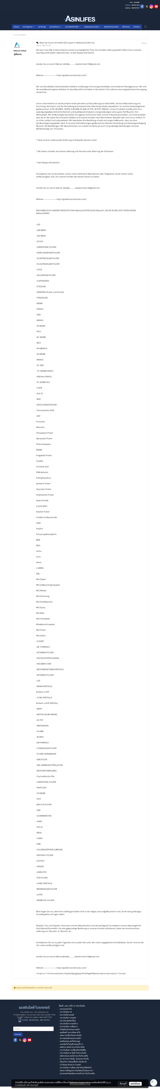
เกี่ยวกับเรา (126, 27)
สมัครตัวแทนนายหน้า (111, 27)
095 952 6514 (136, 5)
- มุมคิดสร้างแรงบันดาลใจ (69, 1032)
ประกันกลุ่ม (42, 27)
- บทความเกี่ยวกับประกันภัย (70, 1035)
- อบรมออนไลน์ (65, 1009)
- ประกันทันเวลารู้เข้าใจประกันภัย (72, 1053)
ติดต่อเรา (137, 27)
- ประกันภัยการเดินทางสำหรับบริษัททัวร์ (75, 1068)
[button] (145, 27)
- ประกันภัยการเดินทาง (68, 1027)
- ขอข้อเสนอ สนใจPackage (69, 1041)
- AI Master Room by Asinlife (70, 1065)
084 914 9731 (45, 1020)
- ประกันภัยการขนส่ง (67, 1018)
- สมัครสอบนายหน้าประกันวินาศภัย (73, 1056)
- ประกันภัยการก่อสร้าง (68, 1024)
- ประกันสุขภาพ (65, 1012)
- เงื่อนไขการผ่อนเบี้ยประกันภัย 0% (73, 1062)
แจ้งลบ (144, 43)
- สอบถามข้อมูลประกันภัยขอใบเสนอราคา (76, 1071)
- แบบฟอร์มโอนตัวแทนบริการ (71, 1044)
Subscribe (18, 1034)
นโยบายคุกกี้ (34, 1085)
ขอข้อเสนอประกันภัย (91, 27)
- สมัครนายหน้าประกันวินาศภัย (71, 1047)
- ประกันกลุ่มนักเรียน (67, 1021)
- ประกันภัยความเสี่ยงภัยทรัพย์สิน (72, 1050)
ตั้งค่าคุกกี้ (123, 1084)
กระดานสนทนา (19, 34)
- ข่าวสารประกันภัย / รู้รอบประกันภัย (74, 1059)
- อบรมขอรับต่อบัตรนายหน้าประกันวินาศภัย (77, 1073)
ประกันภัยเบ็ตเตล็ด (72, 27)
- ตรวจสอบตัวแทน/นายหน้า (70, 1038)
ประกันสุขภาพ (28, 27)
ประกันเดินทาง (54, 27)
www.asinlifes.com (26, 1012)
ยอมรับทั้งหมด (135, 1084)
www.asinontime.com (41, 1012)
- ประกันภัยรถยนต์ (66, 1015)
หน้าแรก (16, 27)
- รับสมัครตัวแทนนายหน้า (69, 1029)
